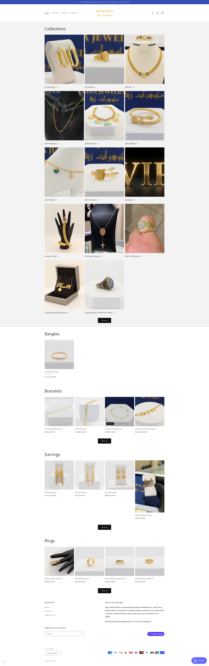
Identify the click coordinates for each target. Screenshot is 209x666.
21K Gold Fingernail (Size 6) (53, 579)
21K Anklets (50, 200)
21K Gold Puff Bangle (51, 372)
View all (104, 320)
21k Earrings (50, 87)
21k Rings (89, 87)
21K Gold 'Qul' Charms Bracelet (145, 429)
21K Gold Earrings (50, 492)
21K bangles (130, 143)
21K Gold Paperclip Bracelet (53, 429)
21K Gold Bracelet (80, 429)
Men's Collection (132, 256)
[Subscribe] (81, 633)
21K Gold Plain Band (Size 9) (144, 579)
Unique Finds (50, 256)
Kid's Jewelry (90, 200)
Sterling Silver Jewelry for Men (98, 312)
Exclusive (129, 200)
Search (47, 607)
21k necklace (50, 143)
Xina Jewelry (52, 661)
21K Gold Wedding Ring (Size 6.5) (115, 579)
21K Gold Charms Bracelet (113, 429)
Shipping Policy (50, 615)
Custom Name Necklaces (55, 312)
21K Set (128, 87)
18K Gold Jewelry (92, 256)
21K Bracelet (90, 143)
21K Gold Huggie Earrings (143, 515)
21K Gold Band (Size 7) (82, 579)
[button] (152, 13)
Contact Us (48, 611)
